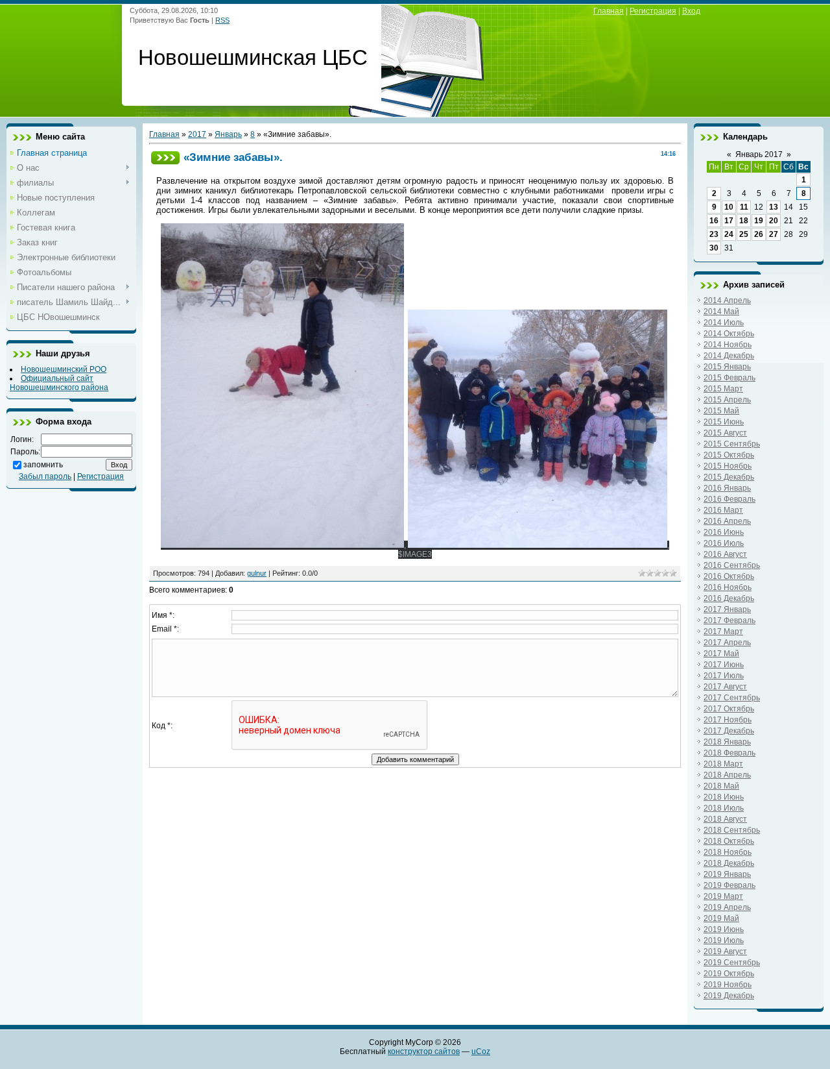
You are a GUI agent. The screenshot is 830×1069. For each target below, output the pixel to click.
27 (773, 234)
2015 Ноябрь (728, 466)
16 (713, 220)
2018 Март (723, 763)
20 (773, 220)
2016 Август (725, 554)
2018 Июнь (724, 797)
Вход (691, 11)
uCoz (480, 1051)
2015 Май (721, 410)
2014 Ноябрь (728, 344)
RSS (222, 20)
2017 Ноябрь (728, 719)
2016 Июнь (724, 532)
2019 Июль (724, 940)
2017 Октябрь (729, 708)
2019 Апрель (727, 907)
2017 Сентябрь (732, 697)
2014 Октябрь (729, 333)
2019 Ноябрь (728, 984)
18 (743, 220)
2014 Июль (724, 322)
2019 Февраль (729, 885)
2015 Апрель (727, 399)
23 (713, 234)
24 (728, 234)
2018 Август (725, 819)
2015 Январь (727, 366)
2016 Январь (727, 488)
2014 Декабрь (729, 355)
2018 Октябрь (729, 841)
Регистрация (653, 11)
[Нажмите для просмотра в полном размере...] (282, 545)
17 (728, 220)
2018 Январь (727, 741)
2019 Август (725, 951)
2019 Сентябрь (732, 962)
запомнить (43, 464)
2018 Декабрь (729, 863)
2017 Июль (724, 675)
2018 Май (721, 786)
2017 (197, 134)
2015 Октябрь (729, 455)
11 (744, 207)
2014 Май (721, 311)
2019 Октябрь (729, 973)
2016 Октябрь (729, 576)
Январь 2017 (759, 154)
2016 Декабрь (729, 598)
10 (728, 207)
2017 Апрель (727, 642)
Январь (228, 134)
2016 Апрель (727, 521)
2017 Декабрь (729, 730)
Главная (608, 11)
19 (758, 220)
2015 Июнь (724, 421)
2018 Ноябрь (728, 852)
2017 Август (725, 686)
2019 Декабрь (729, 995)
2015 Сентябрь (732, 443)
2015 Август (725, 432)
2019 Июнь (724, 929)
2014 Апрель (727, 300)
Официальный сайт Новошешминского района (59, 383)
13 (773, 207)
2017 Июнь (724, 664)
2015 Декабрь (729, 477)
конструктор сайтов (424, 1051)
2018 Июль (724, 808)
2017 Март (723, 631)
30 (713, 247)
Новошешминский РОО (63, 369)
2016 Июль (724, 543)
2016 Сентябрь (732, 565)
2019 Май (721, 918)
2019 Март (723, 896)
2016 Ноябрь (728, 587)
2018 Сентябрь (732, 830)
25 (743, 234)
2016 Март (723, 510)
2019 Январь (727, 874)
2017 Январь (727, 609)
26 (758, 234)
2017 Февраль (729, 620)
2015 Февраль (729, 377)
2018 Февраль (729, 752)
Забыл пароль (45, 476)
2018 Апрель (727, 775)
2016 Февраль (729, 499)
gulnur (257, 573)
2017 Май (721, 653)
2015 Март (723, 388)
